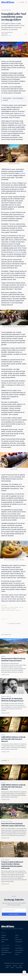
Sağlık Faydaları (4, 950)
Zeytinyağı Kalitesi (5, 948)
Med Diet (3, 937)
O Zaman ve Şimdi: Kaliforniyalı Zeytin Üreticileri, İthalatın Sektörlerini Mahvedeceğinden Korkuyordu (12, 865)
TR (23, 2)
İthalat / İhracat (18, 939)
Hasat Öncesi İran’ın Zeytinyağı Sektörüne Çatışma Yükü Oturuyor (13, 824)
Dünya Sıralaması (19, 950)
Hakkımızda (8, 965)
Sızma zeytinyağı (6, 608)
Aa (9, 35)
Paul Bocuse (17, 252)
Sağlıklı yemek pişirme (7, 610)
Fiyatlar (17, 935)
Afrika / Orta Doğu (6, 821)
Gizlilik (7, 967)
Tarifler (2, 954)
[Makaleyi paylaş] (25, 34)
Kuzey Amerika (5, 859)
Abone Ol (15, 965)
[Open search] (17, 2)
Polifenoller (3, 935)
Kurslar (16, 954)
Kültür (21, 607)
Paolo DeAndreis (9, 32)
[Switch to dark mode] (20, 2)
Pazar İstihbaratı (18, 948)
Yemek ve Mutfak (6, 10)
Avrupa (3, 656)
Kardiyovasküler (4, 939)
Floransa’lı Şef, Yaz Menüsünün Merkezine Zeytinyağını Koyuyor (12, 699)
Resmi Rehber (18, 952)
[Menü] (26, 2)
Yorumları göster (15, 623)
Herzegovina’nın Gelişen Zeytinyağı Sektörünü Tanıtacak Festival (13, 659)
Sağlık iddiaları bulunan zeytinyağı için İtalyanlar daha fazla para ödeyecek (13, 739)
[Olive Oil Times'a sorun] (24, 972)
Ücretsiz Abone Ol (14, 914)
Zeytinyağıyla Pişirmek (6, 952)
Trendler (18, 610)
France (14, 608)
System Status (19, 967)
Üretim (16, 937)
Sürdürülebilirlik (18, 941)
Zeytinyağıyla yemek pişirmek (9, 607)
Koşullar (12, 967)
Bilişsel (2, 941)
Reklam (20, 965)
